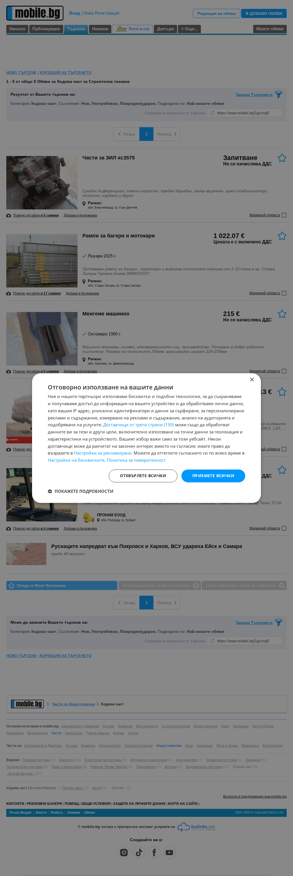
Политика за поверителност (136, 460)
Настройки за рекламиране (102, 453)
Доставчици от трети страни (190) (138, 425)
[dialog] (146, 438)
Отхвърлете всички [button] (143, 475)
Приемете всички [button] (213, 475)
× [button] (252, 380)
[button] (80, 491)
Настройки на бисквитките (76, 460)
